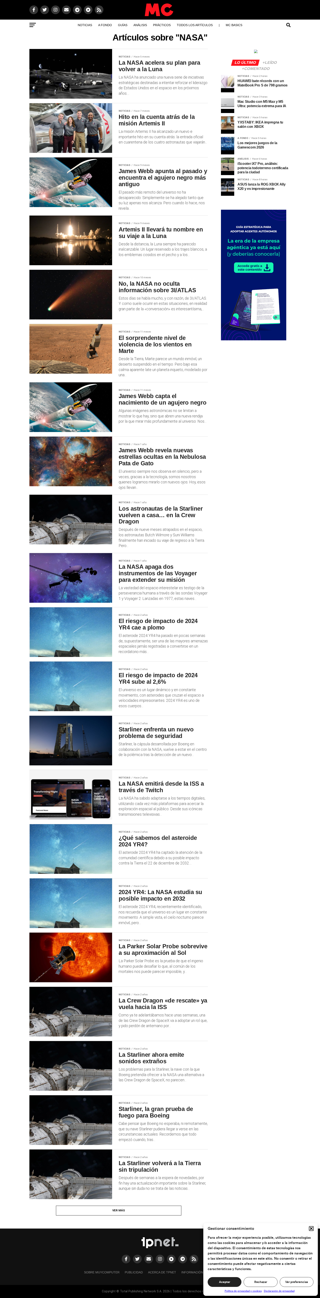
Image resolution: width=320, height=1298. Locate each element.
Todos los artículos (195, 25)
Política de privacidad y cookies (243, 1291)
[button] (311, 1228)
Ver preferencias (296, 1282)
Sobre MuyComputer (102, 1272)
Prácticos (162, 25)
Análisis (140, 25)
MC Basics (234, 25)
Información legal (197, 1272)
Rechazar (260, 1282)
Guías (122, 25)
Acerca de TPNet (162, 1272)
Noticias (85, 25)
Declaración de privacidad (279, 1291)
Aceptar (224, 1282)
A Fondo (105, 25)
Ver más (118, 1210)
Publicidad (134, 1272)
